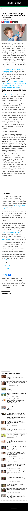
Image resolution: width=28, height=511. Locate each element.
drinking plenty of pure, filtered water (13, 232)
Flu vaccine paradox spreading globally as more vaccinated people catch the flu (13, 207)
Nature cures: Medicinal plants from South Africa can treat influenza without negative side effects (16, 453)
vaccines (21, 285)
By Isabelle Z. (14, 499)
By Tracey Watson (15, 410)
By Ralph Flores (15, 487)
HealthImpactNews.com (8, 272)
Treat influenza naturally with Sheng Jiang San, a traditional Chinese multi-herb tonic (16, 472)
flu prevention (14, 278)
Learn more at (14, 260)
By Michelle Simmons (16, 380)
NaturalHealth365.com (7, 266)
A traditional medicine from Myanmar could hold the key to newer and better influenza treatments (16, 479)
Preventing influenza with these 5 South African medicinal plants (16, 459)
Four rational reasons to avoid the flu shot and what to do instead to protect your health (16, 429)
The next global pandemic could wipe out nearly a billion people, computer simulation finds (16, 496)
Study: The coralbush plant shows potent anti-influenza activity (16, 490)
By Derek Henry (15, 449)
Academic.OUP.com (6, 269)
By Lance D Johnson (15, 396)
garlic (3, 239)
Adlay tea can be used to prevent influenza (15, 388)
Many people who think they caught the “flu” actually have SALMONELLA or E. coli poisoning (17, 441)
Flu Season (21, 278)
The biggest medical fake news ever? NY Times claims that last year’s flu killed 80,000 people (16, 423)
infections (18, 280)
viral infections (5, 287)
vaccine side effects (13, 285)
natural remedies (12, 282)
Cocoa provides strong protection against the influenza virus (16, 383)
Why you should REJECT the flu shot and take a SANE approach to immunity (16, 447)
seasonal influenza (6, 283)
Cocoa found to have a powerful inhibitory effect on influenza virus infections (15, 377)
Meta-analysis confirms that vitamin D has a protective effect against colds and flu (17, 435)
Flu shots (7, 280)
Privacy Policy (14, 508)
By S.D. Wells (14, 418)
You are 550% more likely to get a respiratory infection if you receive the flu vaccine (16, 408)
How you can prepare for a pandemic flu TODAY (16, 394)
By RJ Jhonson (14, 390)
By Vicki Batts (14, 425)
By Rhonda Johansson (16, 404)
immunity (12, 280)
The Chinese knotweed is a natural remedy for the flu (15, 485)
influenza (4, 282)
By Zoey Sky (14, 456)
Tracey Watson (11, 19)
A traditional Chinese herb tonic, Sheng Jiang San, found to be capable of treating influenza (16, 465)
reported (9, 95)
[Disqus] (14, 313)
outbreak (19, 282)
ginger (9, 239)
